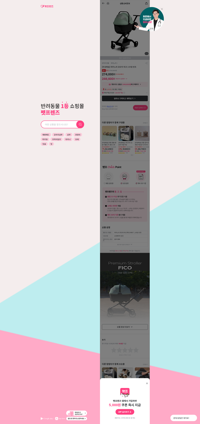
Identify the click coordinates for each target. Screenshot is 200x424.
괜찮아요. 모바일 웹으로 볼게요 (125, 418)
